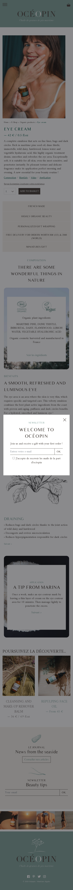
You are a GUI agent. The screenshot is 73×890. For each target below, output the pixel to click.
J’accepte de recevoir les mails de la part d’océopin (38, 461)
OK (59, 451)
